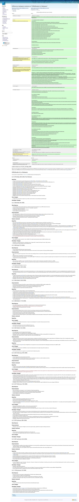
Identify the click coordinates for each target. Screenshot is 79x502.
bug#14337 (20, 191)
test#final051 (70, 226)
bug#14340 (20, 190)
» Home (3, 7)
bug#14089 (18, 222)
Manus (13, 9)
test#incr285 (66, 452)
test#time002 (41, 215)
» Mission (3, 8)
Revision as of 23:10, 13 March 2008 (18, 8)
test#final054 (20, 228)
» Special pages (4, 39)
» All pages (4, 26)
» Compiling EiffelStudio (6, 18)
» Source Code (4, 17)
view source (26, 8)
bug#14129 (26, 188)
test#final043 (22, 294)
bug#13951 (32, 382)
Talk (15, 9)
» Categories (4, 10)
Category (13, 494)
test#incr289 (59, 231)
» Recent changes (5, 27)
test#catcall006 (30, 292)
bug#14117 (20, 224)
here (47, 169)
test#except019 (22, 186)
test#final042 (36, 295)
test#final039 (59, 453)
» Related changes (5, 38)
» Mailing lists (4, 14)
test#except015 (20, 183)
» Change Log (4, 21)
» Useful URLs (4, 23)
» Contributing (4, 19)
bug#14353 (20, 192)
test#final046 (22, 275)
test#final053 (22, 227)
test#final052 (15, 227)
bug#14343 (20, 189)
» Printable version (5, 40)
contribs (18, 9)
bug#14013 (22, 344)
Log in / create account (75, 1)
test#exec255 (64, 298)
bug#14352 (20, 193)
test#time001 (23, 401)
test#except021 (20, 184)
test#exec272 (52, 453)
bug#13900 (28, 367)
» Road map (4, 22)
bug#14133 (22, 278)
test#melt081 (22, 367)
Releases (14, 495)
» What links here (5, 37)
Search (3, 31)
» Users (3, 28)
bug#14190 (35, 223)
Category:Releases (69, 169)
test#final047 (42, 295)
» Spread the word (5, 9)
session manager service (23, 488)
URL (31, 169)
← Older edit (14, 11)
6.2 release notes (25, 174)
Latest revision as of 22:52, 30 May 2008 (37, 8)
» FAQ (3, 13)
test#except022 (20, 185)
